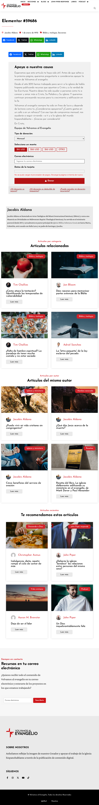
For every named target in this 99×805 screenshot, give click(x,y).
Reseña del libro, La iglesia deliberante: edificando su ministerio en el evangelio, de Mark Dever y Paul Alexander (72, 487)
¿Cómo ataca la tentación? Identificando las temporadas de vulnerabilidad (24, 293)
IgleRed (44, 801)
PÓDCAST (82, 2)
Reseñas (89, 448)
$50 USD (49, 150)
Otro (62, 150)
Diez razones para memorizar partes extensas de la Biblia (72, 292)
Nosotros (54, 801)
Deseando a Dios (35, 527)
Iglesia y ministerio (35, 391)
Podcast (84, 589)
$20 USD (34, 150)
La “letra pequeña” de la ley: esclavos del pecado (72, 352)
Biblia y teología (36, 256)
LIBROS (74, 2)
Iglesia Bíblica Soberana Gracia (65, 223)
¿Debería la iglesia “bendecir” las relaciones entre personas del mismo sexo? (70, 565)
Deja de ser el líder (21, 623)
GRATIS (25, 4)
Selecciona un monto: (25, 145)
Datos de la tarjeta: (24, 167)
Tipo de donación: (23, 134)
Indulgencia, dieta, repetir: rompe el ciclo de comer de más (26, 563)
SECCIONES (32, 2)
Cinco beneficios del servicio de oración (23, 484)
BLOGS (43, 2)
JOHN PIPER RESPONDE (60, 2)
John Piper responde (79, 527)
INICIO (23, 2)
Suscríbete (39, 700)
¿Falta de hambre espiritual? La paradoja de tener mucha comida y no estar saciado (24, 353)
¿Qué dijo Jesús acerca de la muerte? (72, 426)
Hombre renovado (85, 391)
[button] (94, 8)
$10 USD (21, 150)
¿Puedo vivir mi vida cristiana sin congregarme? (24, 426)
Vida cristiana (37, 589)
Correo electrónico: (24, 156)
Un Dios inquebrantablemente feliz (70, 625)
